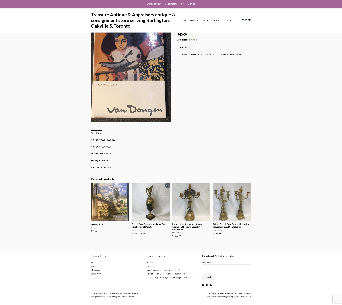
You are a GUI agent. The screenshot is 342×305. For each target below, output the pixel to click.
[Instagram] (203, 284)
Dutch (218, 54)
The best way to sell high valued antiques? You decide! (170, 277)
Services (206, 20)
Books (200, 54)
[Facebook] (207, 284)
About (217, 20)
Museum (230, 54)
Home (183, 20)
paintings (238, 54)
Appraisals (151, 262)
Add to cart (185, 47)
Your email (206, 262)
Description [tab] (96, 133)
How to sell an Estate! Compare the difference (167, 273)
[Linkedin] (211, 284)
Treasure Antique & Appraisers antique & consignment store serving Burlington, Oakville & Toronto (133, 20)
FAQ (149, 266)
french (223, 54)
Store (193, 20)
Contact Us (230, 20)
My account (96, 270)
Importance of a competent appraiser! (163, 270)
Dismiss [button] (191, 4)
